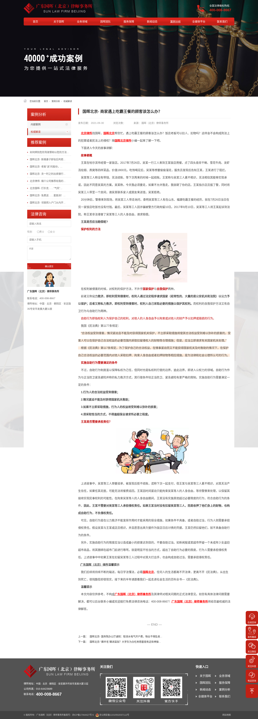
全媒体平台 (198, 21)
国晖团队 (105, 21)
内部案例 (36, 124)
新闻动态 (152, 21)
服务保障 (129, 21)
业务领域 (82, 21)
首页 (35, 21)
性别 (29, 231)
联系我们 (222, 21)
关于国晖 (59, 21)
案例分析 (175, 21)
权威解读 (68, 101)
